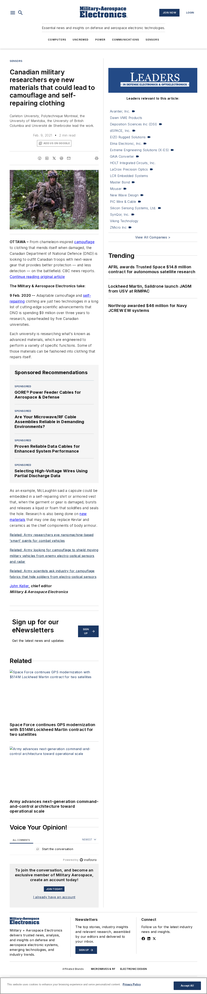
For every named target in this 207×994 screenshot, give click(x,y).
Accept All (187, 985)
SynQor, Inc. (119, 214)
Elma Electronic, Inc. (126, 144)
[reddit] (61, 158)
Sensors (152, 39)
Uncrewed (81, 39)
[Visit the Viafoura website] (88, 860)
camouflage (84, 242)
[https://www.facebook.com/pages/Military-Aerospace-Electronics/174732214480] (143, 939)
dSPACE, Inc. (120, 131)
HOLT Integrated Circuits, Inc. (132, 163)
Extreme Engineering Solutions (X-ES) (139, 150)
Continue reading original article (37, 277)
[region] (54, 850)
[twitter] (54, 158)
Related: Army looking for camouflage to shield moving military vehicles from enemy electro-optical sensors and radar (54, 556)
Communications (125, 39)
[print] (97, 158)
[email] (69, 158)
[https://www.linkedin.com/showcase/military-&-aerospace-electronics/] (149, 939)
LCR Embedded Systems (129, 176)
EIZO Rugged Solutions (128, 137)
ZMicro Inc (118, 227)
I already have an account (54, 897)
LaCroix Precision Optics (129, 169)
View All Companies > (152, 237)
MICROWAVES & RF (103, 968)
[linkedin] (47, 158)
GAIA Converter (122, 156)
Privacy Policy (132, 984)
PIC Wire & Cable (123, 202)
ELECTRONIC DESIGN (133, 968)
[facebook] (40, 158)
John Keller (19, 586)
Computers (57, 39)
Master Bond (120, 182)
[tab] (21, 840)
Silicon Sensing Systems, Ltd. (133, 208)
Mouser (115, 189)
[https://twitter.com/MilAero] (154, 939)
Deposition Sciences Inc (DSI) (133, 124)
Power (100, 39)
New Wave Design (124, 195)
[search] (20, 13)
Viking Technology (124, 221)
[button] (13, 13)
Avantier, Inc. (120, 111)
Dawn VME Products (126, 118)
